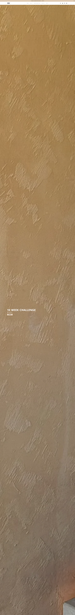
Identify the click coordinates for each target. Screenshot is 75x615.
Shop (31, 3)
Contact (43, 3)
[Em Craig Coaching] (9, 3)
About (47, 3)
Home (28, 3)
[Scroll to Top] (73, 610)
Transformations (37, 3)
